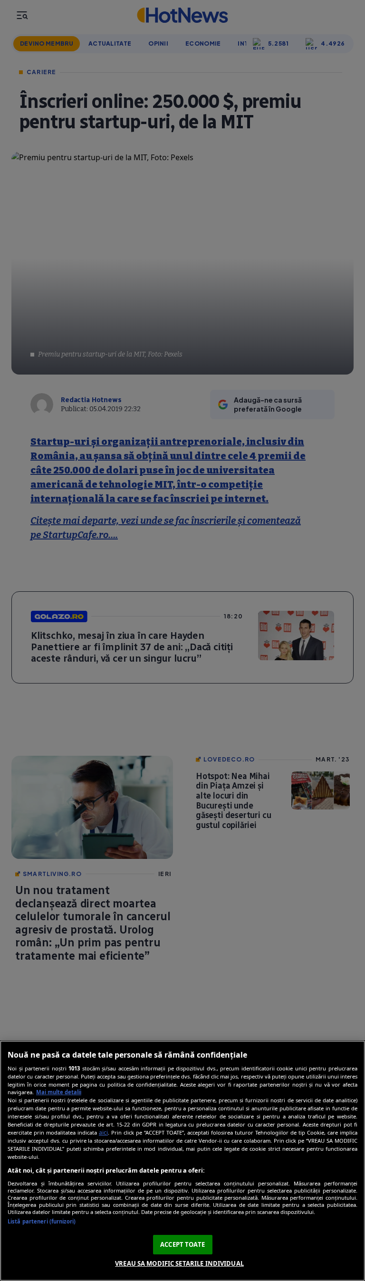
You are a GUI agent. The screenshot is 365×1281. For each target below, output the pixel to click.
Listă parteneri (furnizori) (42, 1221)
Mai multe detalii (58, 1092)
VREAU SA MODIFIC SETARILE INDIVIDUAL (179, 1263)
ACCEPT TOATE (182, 1244)
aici (103, 1132)
